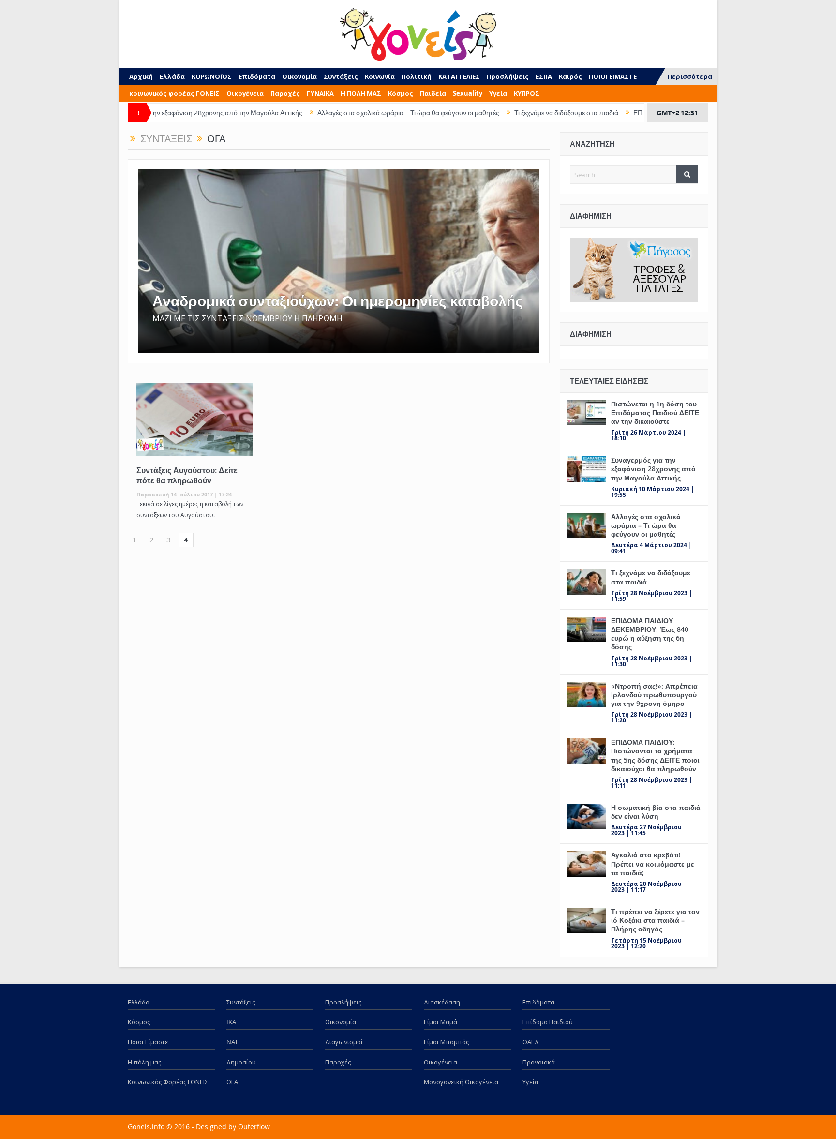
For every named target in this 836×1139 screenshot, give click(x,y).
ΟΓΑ (232, 1082)
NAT (232, 1041)
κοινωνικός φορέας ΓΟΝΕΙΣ (174, 93)
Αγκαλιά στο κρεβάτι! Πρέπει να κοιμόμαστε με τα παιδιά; (652, 863)
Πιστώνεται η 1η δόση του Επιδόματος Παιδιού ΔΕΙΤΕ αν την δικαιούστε (655, 412)
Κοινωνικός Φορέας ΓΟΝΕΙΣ (168, 1082)
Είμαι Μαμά (440, 1022)
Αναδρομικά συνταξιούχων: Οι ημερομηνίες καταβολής (337, 301)
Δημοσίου (241, 1062)
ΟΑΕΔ (530, 1041)
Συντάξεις (341, 76)
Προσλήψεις (508, 76)
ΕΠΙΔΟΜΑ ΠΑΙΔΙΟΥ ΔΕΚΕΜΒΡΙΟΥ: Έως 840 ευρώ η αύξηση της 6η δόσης (649, 634)
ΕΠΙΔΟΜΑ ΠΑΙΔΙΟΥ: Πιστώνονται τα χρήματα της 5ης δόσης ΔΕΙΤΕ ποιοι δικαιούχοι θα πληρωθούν (655, 755)
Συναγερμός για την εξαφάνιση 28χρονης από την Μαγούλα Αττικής (153, 113)
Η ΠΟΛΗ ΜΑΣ (361, 93)
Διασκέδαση (442, 1002)
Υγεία (498, 93)
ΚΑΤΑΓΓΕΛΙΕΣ (459, 76)
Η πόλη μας (144, 1062)
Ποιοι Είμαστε (148, 1041)
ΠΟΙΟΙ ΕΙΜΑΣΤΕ (613, 76)
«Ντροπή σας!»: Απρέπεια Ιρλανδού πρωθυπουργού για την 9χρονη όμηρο (654, 694)
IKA (231, 1022)
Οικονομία (299, 76)
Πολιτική (417, 76)
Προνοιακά (538, 1062)
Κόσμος (400, 93)
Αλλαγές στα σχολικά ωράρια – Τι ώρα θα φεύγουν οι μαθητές (359, 113)
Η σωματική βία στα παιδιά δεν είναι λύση (656, 812)
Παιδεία (433, 93)
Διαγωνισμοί (344, 1041)
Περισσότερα (690, 76)
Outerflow (254, 1126)
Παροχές (285, 93)
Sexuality (467, 93)
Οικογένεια (245, 93)
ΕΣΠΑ (544, 76)
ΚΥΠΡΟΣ (526, 93)
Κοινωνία (380, 76)
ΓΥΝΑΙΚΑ (320, 93)
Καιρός (570, 76)
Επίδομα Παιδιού (547, 1022)
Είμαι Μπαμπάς (446, 1041)
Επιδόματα (257, 76)
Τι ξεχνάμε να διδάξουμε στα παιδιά (517, 113)
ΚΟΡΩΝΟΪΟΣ (212, 76)
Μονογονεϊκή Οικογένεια (461, 1082)
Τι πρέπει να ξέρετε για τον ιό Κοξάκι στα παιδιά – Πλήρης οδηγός (655, 920)
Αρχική (141, 76)
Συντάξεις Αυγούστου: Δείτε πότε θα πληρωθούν (187, 475)
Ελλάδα (172, 76)
